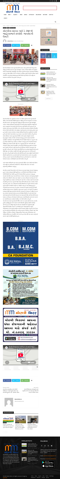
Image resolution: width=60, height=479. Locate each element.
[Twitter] (54, 1)
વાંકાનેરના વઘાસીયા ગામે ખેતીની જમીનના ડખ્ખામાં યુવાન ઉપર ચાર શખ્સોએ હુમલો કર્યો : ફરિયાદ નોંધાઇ (11, 391)
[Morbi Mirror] (5, 41)
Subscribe (43, 59)
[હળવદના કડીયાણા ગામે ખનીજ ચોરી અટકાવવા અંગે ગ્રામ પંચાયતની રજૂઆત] (8, 419)
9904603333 (53, 458)
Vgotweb (5, 477)
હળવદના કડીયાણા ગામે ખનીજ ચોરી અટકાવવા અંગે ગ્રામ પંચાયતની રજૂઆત (8, 426)
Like (43, 53)
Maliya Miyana (12, 27)
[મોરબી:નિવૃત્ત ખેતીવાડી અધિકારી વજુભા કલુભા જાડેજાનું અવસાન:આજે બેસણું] (42, 92)
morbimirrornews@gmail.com (49, 455)
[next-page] (6, 432)
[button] (55, 21)
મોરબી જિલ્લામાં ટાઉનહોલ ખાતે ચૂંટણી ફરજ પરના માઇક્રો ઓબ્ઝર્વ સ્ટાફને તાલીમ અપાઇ (30, 391)
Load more (48, 98)
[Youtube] (56, 1)
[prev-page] (4, 432)
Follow (48, 53)
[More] (31, 45)
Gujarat (8, 25)
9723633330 (47, 458)
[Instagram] (52, 1)
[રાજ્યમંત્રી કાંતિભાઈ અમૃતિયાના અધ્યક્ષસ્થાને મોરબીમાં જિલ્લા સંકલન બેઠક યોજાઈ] (33, 419)
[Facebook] (50, 1)
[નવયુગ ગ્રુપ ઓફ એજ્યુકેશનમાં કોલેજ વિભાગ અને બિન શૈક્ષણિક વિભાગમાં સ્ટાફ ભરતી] (20, 419)
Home (4, 25)
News (8, 27)
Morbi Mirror (10, 41)
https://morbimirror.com (19, 401)
